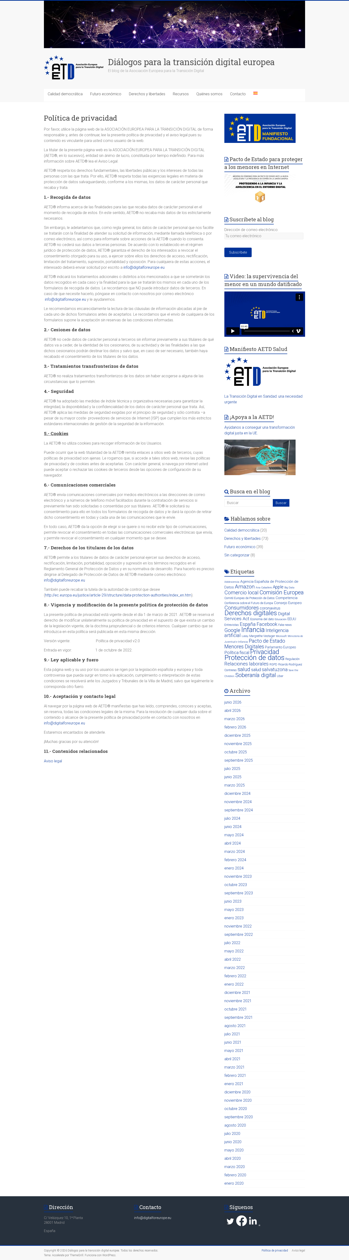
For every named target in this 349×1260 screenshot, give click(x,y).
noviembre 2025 (238, 743)
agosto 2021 (235, 1025)
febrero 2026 (235, 727)
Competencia (286, 598)
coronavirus (270, 608)
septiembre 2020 (238, 1117)
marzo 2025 (234, 785)
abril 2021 (232, 1059)
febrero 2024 (235, 860)
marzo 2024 (234, 851)
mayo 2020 (234, 1150)
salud (244, 669)
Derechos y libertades (147, 94)
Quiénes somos (209, 94)
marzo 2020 (234, 1166)
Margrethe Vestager (262, 636)
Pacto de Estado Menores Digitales (254, 644)
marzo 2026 (234, 719)
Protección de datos (254, 658)
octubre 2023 (235, 884)
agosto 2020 (235, 1125)
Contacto (238, 94)
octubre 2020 (235, 1108)
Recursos (181, 94)
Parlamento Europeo (280, 647)
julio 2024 (232, 818)
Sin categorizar (237, 555)
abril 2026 (232, 710)
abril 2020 (232, 1158)
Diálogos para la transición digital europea (191, 62)
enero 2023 (234, 918)
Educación (281, 619)
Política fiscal (236, 652)
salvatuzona (275, 669)
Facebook (267, 624)
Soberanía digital (255, 675)
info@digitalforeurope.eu (144, 267)
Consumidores (241, 608)
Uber (280, 676)
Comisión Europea (281, 592)
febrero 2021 (235, 1075)
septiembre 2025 (238, 760)
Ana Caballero (264, 587)
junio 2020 (232, 1142)
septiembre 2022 (238, 934)
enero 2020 (234, 1183)
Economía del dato (262, 619)
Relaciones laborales (246, 664)
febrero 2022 (235, 976)
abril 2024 (232, 843)
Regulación (292, 659)
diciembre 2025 (237, 735)
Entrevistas (231, 625)
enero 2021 (234, 1084)
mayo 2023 (234, 909)
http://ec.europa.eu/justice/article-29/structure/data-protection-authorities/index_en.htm (118, 595)
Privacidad (264, 652)
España (248, 624)
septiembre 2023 (238, 893)
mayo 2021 (234, 1050)
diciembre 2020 (237, 1092)
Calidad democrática (65, 94)
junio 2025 (232, 777)
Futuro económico (105, 94)
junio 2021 (232, 1042)
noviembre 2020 (238, 1100)
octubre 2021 (235, 1009)
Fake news (285, 625)
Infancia (253, 630)
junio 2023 (232, 901)
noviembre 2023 (238, 876)
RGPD (273, 664)
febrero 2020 (235, 1175)
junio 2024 (232, 826)
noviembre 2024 (238, 802)
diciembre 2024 (237, 793)
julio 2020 (232, 1133)
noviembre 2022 (238, 926)
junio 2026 (232, 702)
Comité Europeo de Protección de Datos (249, 598)
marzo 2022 (234, 967)
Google (232, 630)
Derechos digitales (250, 613)
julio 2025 (232, 768)
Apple (278, 586)
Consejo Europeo (288, 603)
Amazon (245, 586)
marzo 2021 (234, 1067)
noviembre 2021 (238, 1001)
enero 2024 (234, 868)
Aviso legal (53, 761)
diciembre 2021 (237, 992)
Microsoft (281, 636)
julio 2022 (232, 943)
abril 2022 (232, 959)
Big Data (289, 587)
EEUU (292, 619)
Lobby (245, 636)
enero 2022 (234, 984)
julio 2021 (232, 1034)
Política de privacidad (275, 1250)
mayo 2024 (234, 835)
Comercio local (241, 593)
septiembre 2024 (238, 810)
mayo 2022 (234, 951)
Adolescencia (231, 581)
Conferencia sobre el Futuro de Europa (248, 603)
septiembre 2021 (238, 1017)
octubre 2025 (235, 752)
